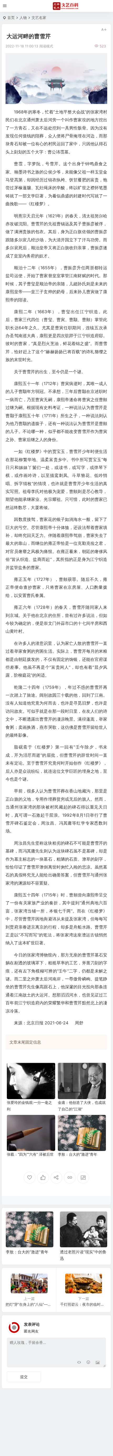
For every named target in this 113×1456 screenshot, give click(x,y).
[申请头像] (101, 1326)
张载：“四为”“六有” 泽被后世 (30, 1154)
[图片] (97, 1362)
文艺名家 (39, 17)
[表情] (88, 1362)
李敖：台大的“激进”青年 (77, 1154)
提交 (24, 1376)
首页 (11, 17)
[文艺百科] (66, 6)
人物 (23, 17)
